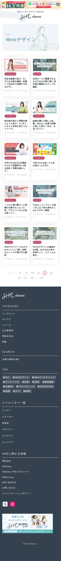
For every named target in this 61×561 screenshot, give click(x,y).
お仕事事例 (7, 330)
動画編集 (49, 382)
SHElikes (7, 466)
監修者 (5, 423)
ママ (18, 391)
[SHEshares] (30, 18)
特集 (4, 342)
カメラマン (7, 436)
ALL (7, 377)
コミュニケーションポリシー (16, 493)
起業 (26, 382)
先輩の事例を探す (11, 359)
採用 (7, 391)
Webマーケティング (44, 377)
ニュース (6, 325)
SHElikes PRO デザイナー (15, 472)
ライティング (12, 382)
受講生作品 (7, 336)
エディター (7, 417)
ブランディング (26, 386)
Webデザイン (22, 377)
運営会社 (6, 461)
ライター (6, 410)
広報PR (9, 386)
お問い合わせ (9, 488)
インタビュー (9, 314)
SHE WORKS (9, 482)
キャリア (6, 319)
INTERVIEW (46, 386)
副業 (37, 382)
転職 (28, 391)
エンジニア (7, 442)
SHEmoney (8, 477)
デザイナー (7, 429)
